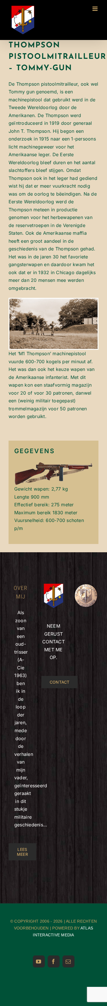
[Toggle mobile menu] (95, 9)
